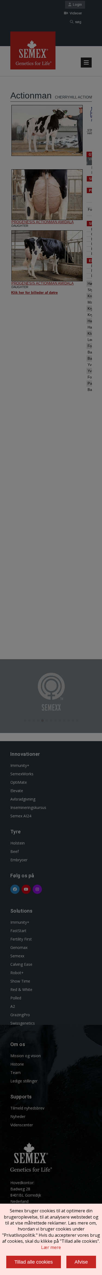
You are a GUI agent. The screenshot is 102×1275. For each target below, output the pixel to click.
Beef (14, 851)
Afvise (81, 1262)
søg (77, 22)
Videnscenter (21, 1124)
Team (15, 1072)
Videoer (75, 13)
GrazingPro (20, 1014)
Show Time (20, 981)
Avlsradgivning (22, 799)
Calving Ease (21, 964)
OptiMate (18, 782)
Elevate (16, 790)
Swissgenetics (22, 1023)
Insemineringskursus (28, 807)
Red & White (21, 989)
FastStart (18, 930)
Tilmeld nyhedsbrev (27, 1108)
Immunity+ (19, 765)
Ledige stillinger (24, 1080)
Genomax (18, 947)
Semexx (17, 955)
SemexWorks (21, 773)
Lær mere (51, 1247)
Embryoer (18, 859)
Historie (17, 1064)
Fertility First (21, 939)
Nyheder (17, 1116)
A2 (12, 1006)
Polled (15, 997)
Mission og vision (25, 1055)
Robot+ (17, 972)
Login (76, 4)
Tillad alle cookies (33, 1262)
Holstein (17, 843)
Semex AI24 (20, 815)
